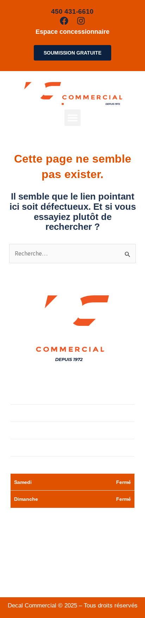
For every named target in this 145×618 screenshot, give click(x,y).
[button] (72, 117)
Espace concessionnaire (72, 31)
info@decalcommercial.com (72, 581)
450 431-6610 (80, 560)
